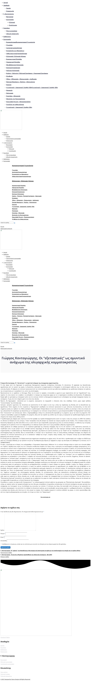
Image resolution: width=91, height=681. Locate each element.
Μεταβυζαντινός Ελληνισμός (14, 65)
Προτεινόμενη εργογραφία (13, 138)
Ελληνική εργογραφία (6, 662)
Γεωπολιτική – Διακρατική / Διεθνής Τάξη (19, 107)
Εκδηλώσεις (7, 36)
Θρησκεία (9, 90)
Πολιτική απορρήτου (6, 676)
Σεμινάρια (6, 28)
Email (2, 537)
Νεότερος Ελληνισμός (12, 70)
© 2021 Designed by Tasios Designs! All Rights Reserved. (15, 679)
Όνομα (2, 533)
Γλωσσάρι (9, 45)
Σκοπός (8, 8)
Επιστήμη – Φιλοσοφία (13, 96)
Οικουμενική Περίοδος (13, 62)
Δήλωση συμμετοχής (12, 34)
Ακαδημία (6, 5)
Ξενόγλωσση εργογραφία (7, 664)
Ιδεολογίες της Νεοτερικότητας (15, 99)
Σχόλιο (2, 530)
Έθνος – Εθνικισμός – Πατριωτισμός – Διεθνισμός (21, 79)
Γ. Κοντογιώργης (8, 14)
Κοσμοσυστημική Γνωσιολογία (22, 165)
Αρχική (5, 2)
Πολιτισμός (9, 93)
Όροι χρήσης (4, 672)
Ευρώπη (8, 85)
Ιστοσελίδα (4, 540)
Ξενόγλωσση (13, 25)
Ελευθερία (9, 76)
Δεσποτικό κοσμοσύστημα (14, 48)
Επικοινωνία (10, 11)
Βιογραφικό (9, 17)
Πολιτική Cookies (5, 674)
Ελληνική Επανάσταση (13, 68)
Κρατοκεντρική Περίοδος (14, 59)
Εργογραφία (10, 19)
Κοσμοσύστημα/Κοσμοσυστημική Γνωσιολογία (20, 42)
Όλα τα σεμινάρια (11, 31)
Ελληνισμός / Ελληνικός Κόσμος (16, 56)
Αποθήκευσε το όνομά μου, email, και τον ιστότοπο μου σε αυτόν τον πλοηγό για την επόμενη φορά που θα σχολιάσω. (34, 544)
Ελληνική (12, 22)
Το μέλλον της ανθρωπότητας (15, 104)
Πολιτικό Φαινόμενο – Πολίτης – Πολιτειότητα (20, 82)
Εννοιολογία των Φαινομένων (15, 51)
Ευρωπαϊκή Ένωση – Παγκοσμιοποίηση (18, 101)
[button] (15, 170)
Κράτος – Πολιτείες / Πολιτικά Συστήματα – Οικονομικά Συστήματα (27, 73)
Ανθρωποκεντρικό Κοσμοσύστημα (16, 53)
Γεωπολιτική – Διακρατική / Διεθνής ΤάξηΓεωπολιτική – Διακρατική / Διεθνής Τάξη (32, 87)
